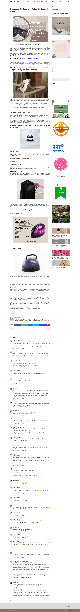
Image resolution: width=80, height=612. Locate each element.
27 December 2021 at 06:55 (19, 415)
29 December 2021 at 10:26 (19, 502)
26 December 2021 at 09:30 (19, 385)
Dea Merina (14, 1)
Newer (12, 329)
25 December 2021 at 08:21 (19, 375)
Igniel (69, 610)
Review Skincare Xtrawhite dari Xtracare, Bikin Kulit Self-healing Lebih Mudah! (60, 247)
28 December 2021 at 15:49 (19, 450)
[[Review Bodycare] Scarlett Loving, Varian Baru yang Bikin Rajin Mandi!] (61, 255)
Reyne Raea (15, 454)
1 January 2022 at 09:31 (18, 597)
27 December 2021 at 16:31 (19, 423)
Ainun (14, 582)
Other (60, 1)
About (23, 1)
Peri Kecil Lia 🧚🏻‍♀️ (16, 340)
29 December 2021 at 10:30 (19, 549)
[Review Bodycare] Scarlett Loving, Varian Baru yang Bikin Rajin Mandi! (60, 258)
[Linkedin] (42, 325)
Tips (56, 1)
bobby (14, 445)
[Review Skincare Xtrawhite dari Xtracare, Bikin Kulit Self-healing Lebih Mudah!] (61, 244)
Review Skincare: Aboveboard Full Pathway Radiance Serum (59, 236)
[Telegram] (30, 325)
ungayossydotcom (17, 427)
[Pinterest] (47, 325)
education (65, 65)
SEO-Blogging (40, 1)
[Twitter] (36, 325)
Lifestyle (33, 1)
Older (48, 329)
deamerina (17, 317)
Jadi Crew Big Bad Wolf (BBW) (59, 267)
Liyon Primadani (16, 469)
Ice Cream (15, 418)
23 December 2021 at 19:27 (19, 348)
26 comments (30, 14)
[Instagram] (54, 9)
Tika (14, 388)
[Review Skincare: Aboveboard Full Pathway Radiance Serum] (61, 233)
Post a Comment (14, 600)
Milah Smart (16, 437)
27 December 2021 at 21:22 (19, 433)
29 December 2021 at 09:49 (19, 476)
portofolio (55, 71)
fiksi (54, 67)
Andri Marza (16, 410)
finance (64, 67)
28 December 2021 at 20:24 (19, 465)
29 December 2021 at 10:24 (19, 483)
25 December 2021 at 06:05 (19, 366)
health (54, 69)
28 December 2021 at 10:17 (19, 442)
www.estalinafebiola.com (18, 378)
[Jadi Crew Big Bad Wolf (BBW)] (61, 266)
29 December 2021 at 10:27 (19, 515)
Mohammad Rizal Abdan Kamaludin (21, 402)
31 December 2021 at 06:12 (19, 578)
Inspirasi (64, 63)
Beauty (28, 1)
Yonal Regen (16, 360)
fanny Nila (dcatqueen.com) (19, 561)
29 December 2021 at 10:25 (19, 493)
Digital (52, 1)
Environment (47, 1)
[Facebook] (52, 9)
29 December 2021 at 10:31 (19, 557)
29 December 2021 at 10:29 (19, 537)
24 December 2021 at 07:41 (19, 356)
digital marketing (56, 65)
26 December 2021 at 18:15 (19, 398)
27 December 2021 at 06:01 (19, 406)
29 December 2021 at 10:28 (19, 524)
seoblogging (65, 71)
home (64, 69)
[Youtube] (55, 9)
